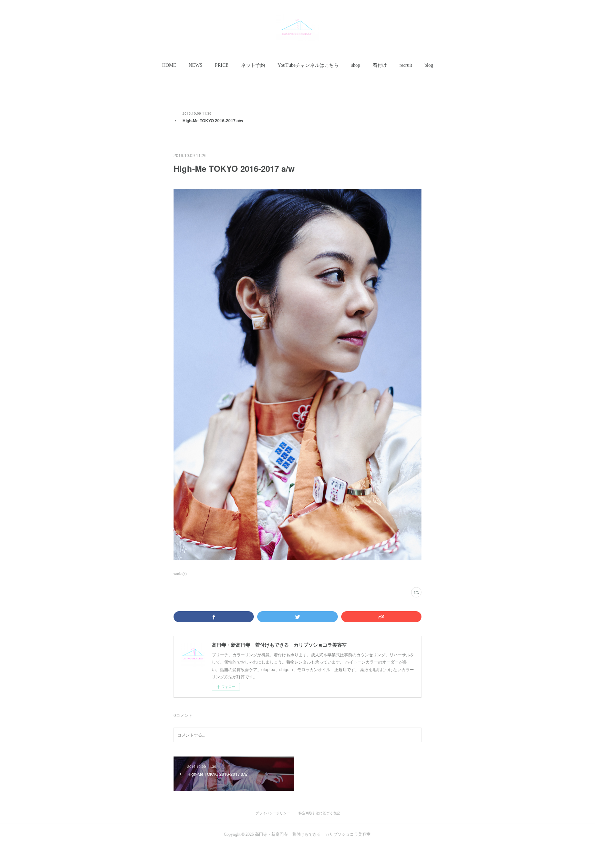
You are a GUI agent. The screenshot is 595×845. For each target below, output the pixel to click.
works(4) (180, 573)
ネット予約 (253, 65)
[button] (169, 65)
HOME (169, 65)
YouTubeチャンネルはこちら (308, 65)
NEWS (195, 65)
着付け (380, 65)
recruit (405, 65)
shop (355, 65)
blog (429, 65)
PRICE (222, 65)
